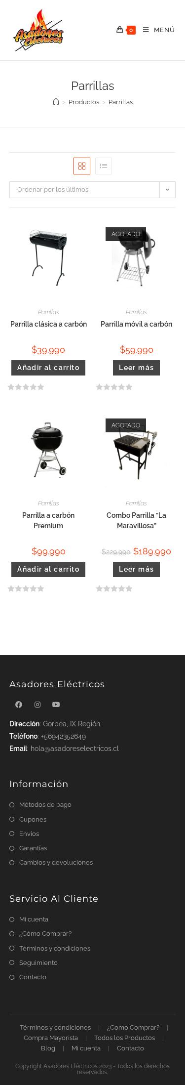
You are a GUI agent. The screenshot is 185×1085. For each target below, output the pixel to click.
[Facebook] (18, 705)
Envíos (29, 833)
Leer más (136, 368)
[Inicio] (56, 102)
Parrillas (48, 312)
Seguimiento (38, 962)
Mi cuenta (33, 919)
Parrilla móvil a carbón (136, 324)
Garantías (33, 848)
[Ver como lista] (103, 166)
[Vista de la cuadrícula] (82, 166)
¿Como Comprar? (133, 1027)
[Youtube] (56, 705)
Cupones (32, 819)
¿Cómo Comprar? (45, 933)
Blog (48, 1048)
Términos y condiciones (54, 948)
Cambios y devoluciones (56, 862)
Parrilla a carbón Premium (48, 520)
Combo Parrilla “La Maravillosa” (136, 520)
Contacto (32, 977)
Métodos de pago (45, 804)
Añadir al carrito (48, 368)
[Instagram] (37, 705)
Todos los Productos (124, 1038)
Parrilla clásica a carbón (48, 324)
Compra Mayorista (51, 1038)
